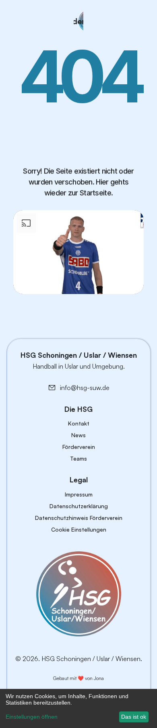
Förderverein (78, 446)
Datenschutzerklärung (79, 506)
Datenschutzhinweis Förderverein (78, 517)
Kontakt (78, 423)
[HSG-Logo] (78, 593)
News (78, 435)
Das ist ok (133, 716)
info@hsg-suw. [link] (81, 388)
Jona (99, 678)
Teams (78, 458)
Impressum (79, 494)
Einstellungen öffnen (32, 716)
